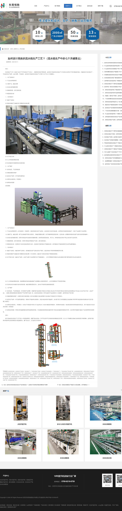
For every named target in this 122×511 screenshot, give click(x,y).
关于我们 (79, 6)
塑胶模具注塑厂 (12, 507)
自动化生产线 (29, 482)
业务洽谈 (89, 6)
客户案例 (57, 6)
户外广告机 (115, 505)
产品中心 (46, 6)
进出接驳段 (12, 482)
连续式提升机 (22, 480)
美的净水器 (16, 505)
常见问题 (22, 49)
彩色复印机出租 (71, 505)
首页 (35, 6)
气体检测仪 (36, 505)
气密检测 (63, 505)
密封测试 (51, 505)
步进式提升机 (4, 480)
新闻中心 (68, 6)
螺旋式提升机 (4, 482)
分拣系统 (23, 505)
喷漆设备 (79, 505)
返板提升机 (29, 480)
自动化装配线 (4, 484)
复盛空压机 (107, 505)
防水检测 (57, 505)
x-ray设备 (101, 505)
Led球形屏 (29, 505)
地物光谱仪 (3, 507)
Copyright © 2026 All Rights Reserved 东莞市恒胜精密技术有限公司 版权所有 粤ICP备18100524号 (29, 497)
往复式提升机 (13, 480)
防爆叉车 (85, 505)
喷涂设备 (9, 505)
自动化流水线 (20, 482)
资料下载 (100, 6)
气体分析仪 (44, 505)
